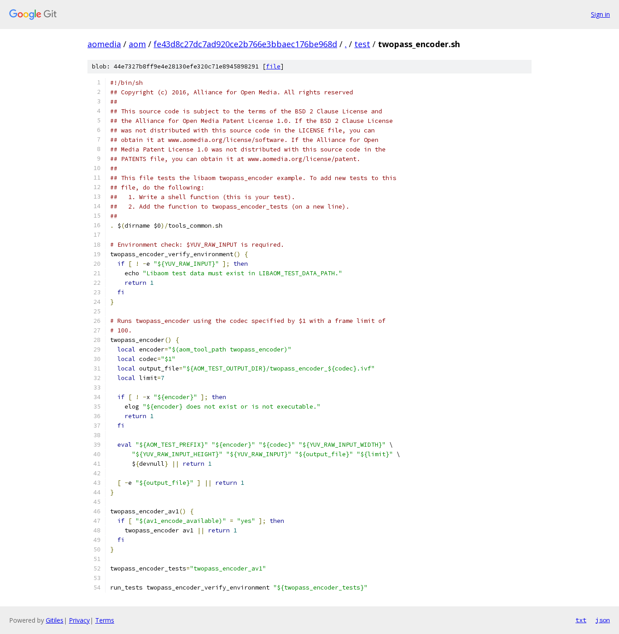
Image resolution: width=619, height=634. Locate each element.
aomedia (104, 44)
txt (580, 620)
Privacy (79, 620)
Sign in (600, 14)
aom (137, 44)
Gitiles (54, 620)
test (362, 44)
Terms (104, 620)
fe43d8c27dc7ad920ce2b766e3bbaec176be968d (245, 44)
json (602, 620)
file (273, 66)
